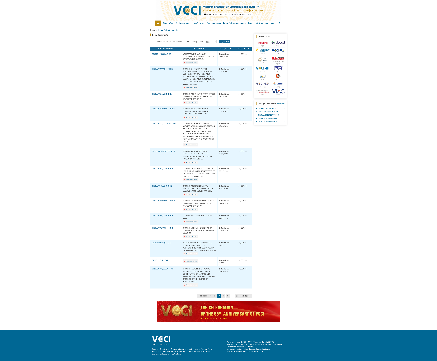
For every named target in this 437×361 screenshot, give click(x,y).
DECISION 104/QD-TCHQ (161, 243)
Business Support (184, 23)
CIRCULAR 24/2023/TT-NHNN (164, 124)
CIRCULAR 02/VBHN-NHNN (162, 169)
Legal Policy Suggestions (234, 23)
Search (226, 42)
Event (250, 23)
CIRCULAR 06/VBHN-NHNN (162, 216)
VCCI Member (262, 23)
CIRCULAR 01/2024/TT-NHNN (163, 201)
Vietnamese (241, 14)
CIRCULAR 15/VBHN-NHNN (162, 228)
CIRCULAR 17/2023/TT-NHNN (163, 109)
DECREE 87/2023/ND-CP (161, 54)
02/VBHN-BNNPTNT (160, 260)
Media (273, 23)
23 (237, 296)
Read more (281, 104)
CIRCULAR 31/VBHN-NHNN (162, 69)
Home (152, 30)
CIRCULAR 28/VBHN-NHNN (162, 94)
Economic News (214, 23)
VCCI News (199, 23)
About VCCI (168, 23)
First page (203, 296)
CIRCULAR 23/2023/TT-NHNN (163, 151)
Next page (245, 296)
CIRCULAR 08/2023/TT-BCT (163, 269)
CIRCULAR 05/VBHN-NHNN (162, 186)
